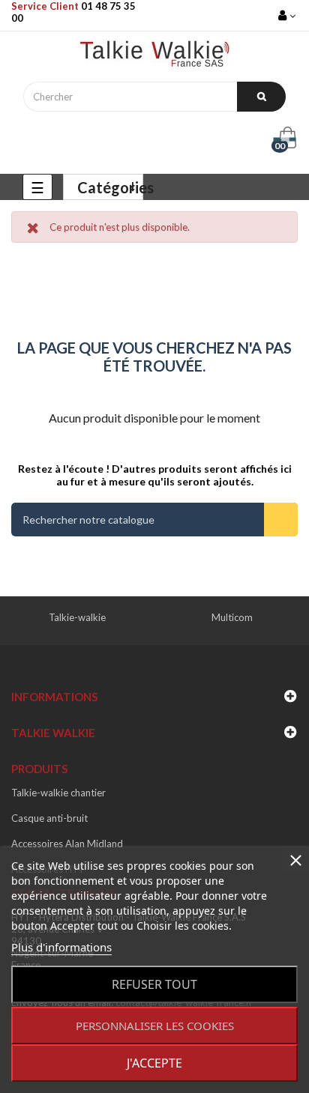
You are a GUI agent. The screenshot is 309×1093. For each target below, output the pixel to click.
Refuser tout (154, 984)
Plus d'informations (61, 946)
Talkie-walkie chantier (58, 793)
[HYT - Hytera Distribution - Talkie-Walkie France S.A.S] (155, 56)
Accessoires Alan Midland (67, 844)
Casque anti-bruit (49, 818)
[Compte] (288, 15)
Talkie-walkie (77, 617)
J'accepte (154, 1063)
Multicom (232, 617)
